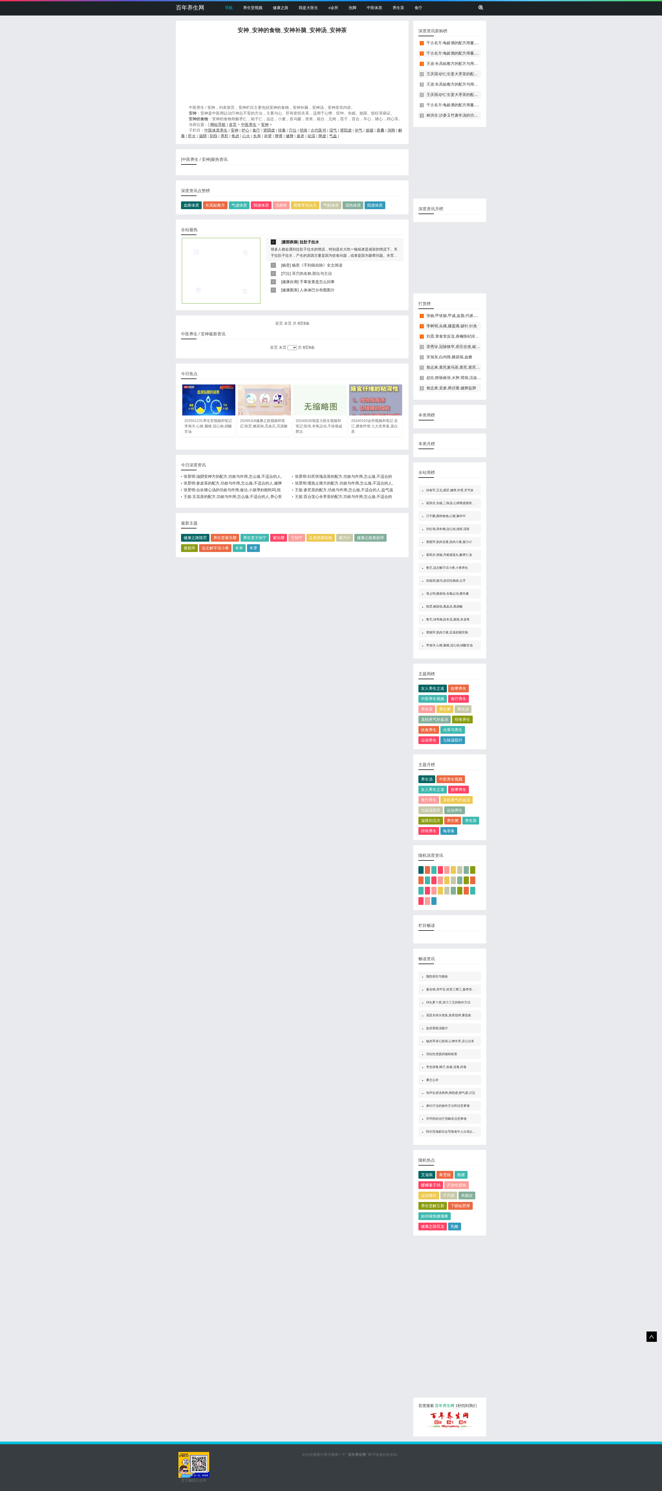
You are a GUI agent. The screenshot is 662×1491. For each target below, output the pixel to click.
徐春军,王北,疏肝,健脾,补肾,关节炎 (449, 490)
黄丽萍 (189, 548)
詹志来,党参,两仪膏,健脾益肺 (451, 388)
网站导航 (218, 124)
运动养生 (429, 740)
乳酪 (454, 1226)
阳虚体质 (375, 205)
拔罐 (369, 130)
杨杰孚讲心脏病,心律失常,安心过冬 (450, 1041)
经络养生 (462, 719)
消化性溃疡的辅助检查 (441, 1054)
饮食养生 (429, 730)
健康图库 (290, 290)
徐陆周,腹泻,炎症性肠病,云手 (446, 580)
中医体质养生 (216, 130)
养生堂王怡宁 (254, 537)
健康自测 (290, 281)
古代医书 (318, 130)
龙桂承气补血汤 (434, 719)
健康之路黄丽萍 (370, 537)
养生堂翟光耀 (225, 537)
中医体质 (374, 7)
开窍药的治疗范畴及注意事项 (446, 1119)
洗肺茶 (281, 205)
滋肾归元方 (430, 820)
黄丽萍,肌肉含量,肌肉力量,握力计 (449, 542)
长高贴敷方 (215, 205)
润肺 (391, 130)
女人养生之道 (432, 688)
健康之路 (280, 7)
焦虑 (235, 136)
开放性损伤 (456, 1185)
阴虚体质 (261, 205)
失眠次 (467, 1195)
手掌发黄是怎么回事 (317, 281)
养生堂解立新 (432, 1206)
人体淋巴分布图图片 (317, 290)
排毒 (282, 130)
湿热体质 (353, 205)
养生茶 (398, 7)
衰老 (300, 136)
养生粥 (445, 709)
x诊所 (333, 7)
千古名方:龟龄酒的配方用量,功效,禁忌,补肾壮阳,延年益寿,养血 (479, 43)
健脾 (290, 136)
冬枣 (253, 548)
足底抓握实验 (320, 537)
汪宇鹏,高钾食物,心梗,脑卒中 (446, 516)
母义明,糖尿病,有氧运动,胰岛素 (447, 593)
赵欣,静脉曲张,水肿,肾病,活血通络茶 (457, 377)
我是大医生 (308, 7)
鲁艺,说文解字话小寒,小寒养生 (447, 568)
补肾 (268, 136)
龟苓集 (449, 831)
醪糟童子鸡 (430, 1185)
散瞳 (461, 1174)
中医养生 (249, 124)
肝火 (192, 136)
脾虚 (322, 136)
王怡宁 (297, 537)
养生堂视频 (252, 7)
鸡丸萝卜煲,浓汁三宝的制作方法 (448, 1002)
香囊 (380, 130)
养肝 (224, 136)
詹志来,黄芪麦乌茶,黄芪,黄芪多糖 (455, 367)
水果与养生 (452, 730)
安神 (265, 124)
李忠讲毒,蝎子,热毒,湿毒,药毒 (446, 1067)
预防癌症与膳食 (437, 976)
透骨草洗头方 (305, 205)
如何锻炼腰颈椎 (434, 1216)
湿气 (333, 130)
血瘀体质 (191, 205)
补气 (359, 130)
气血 (333, 136)
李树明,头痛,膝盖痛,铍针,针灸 (451, 326)
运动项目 (429, 1195)
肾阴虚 (269, 130)
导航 (229, 7)
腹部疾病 (290, 242)
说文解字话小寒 (215, 548)
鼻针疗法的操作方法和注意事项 (448, 1106)
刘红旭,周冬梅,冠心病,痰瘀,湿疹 (448, 529)
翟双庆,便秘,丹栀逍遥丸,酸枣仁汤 (449, 555)
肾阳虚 (346, 130)
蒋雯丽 (445, 1174)
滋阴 (203, 136)
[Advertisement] (292, 70)
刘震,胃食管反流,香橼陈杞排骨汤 (454, 336)
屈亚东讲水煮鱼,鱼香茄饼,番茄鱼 (448, 1015)
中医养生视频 (432, 699)
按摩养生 (458, 688)
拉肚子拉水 (309, 242)
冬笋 (239, 548)
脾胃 (279, 136)
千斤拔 (449, 1195)
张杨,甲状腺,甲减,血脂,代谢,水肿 (454, 315)
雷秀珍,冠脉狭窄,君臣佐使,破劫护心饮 (459, 346)
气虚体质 (239, 205)
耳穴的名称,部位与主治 (312, 273)
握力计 (344, 537)
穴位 (293, 130)
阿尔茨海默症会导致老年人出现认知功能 (454, 1131)
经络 (303, 130)
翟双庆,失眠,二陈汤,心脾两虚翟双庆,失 (452, 503)
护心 (245, 130)
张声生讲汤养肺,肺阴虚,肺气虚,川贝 (450, 1093)
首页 (233, 124)
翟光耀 (278, 537)
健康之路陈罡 (195, 537)
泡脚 (352, 7)
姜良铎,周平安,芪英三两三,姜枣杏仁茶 (452, 989)
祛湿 (311, 136)
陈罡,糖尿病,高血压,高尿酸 (444, 606)
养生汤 (463, 709)
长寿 (257, 136)
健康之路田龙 (432, 1226)
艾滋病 (427, 1174)
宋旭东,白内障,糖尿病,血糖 (449, 357)
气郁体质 (331, 205)
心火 (246, 136)
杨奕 (286, 265)
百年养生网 (190, 7)
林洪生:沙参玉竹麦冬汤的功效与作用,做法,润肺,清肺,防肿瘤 (477, 115)
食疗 (418, 7)
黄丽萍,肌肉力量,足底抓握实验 (447, 632)
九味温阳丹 (452, 740)
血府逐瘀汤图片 (437, 1028)
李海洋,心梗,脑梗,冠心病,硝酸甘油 (449, 645)
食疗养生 (458, 699)
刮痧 (213, 136)
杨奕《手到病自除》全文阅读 (317, 265)
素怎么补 (432, 1080)
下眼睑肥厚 (460, 1206)
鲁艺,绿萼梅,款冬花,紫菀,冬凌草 (448, 619)
